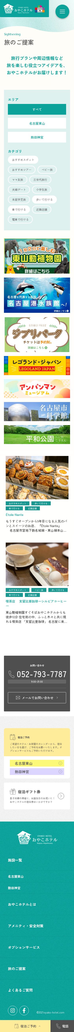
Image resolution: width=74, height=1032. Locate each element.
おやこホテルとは (22, 904)
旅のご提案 (17, 968)
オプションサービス (24, 947)
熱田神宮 (22, 771)
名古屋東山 (24, 763)
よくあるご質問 (20, 990)
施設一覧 (15, 860)
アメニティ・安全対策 (25, 925)
